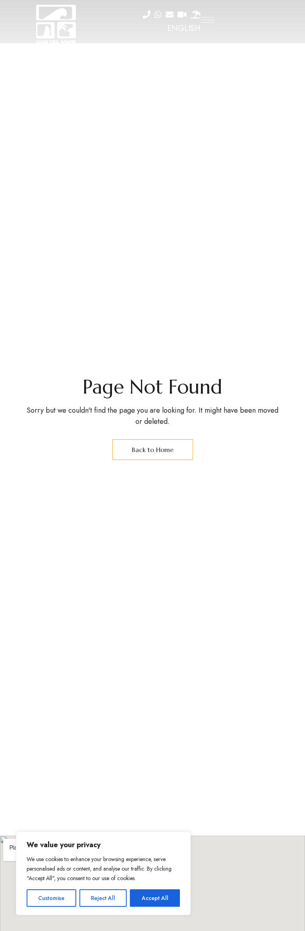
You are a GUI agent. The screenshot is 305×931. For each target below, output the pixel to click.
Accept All (155, 898)
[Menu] (207, 20)
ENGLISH (184, 28)
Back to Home (153, 450)
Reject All (103, 898)
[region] (103, 873)
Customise (51, 898)
